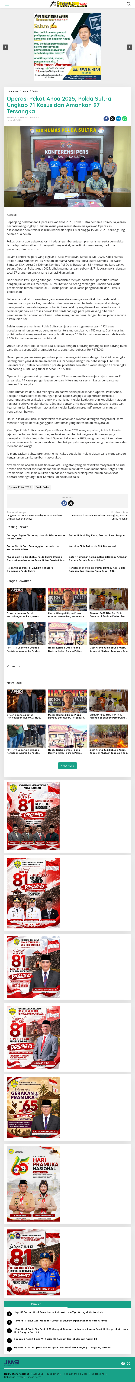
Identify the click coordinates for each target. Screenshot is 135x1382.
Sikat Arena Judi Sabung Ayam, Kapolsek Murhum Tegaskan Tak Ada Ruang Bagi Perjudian (108, 649)
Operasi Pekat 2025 (20, 487)
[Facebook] (64, 503)
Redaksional (98, 1373)
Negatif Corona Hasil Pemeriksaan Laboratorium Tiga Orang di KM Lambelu (58, 1312)
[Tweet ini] (112, 118)
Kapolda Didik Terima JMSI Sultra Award (92, 546)
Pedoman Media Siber (75, 1373)
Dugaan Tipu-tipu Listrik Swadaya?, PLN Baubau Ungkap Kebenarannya (34, 515)
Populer (36, 1303)
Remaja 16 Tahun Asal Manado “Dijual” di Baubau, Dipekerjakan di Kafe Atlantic (60, 1320)
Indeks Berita (34, 1376)
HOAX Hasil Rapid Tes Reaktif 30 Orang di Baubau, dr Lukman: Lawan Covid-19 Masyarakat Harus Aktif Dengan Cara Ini (71, 1331)
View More (67, 765)
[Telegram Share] (118, 118)
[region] (67, 47)
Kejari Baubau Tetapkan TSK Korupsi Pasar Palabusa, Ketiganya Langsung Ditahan (62, 1347)
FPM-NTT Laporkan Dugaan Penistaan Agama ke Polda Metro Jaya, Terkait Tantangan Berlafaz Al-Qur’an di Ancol (25, 649)
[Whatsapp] (124, 118)
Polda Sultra (42, 487)
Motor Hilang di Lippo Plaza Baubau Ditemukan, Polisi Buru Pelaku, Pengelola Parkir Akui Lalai (66, 615)
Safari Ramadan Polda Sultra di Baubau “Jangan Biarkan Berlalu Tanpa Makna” (98, 558)
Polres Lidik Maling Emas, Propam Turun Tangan (97, 535)
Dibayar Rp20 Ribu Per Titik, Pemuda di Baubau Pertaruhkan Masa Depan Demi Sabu (108, 615)
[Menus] (7, 4)
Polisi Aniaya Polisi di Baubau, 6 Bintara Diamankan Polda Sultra (30, 569)
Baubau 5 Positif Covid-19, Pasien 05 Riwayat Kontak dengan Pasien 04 (55, 1338)
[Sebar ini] (106, 118)
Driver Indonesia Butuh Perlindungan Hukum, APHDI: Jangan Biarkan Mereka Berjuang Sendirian (23, 615)
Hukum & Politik (14, 120)
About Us (38, 1373)
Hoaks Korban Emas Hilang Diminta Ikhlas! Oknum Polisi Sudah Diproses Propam (64, 649)
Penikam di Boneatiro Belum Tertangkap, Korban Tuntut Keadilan (100, 515)
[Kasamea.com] (68, 3)
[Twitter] (71, 503)
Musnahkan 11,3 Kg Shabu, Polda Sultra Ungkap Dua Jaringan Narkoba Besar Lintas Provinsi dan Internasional (35, 558)
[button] (5, 47)
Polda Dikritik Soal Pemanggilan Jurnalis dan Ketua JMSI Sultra (33, 548)
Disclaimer (53, 1373)
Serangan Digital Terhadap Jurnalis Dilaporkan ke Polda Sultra (36, 537)
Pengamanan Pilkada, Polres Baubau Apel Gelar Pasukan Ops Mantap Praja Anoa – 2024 (97, 569)
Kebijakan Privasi (13, 1376)
